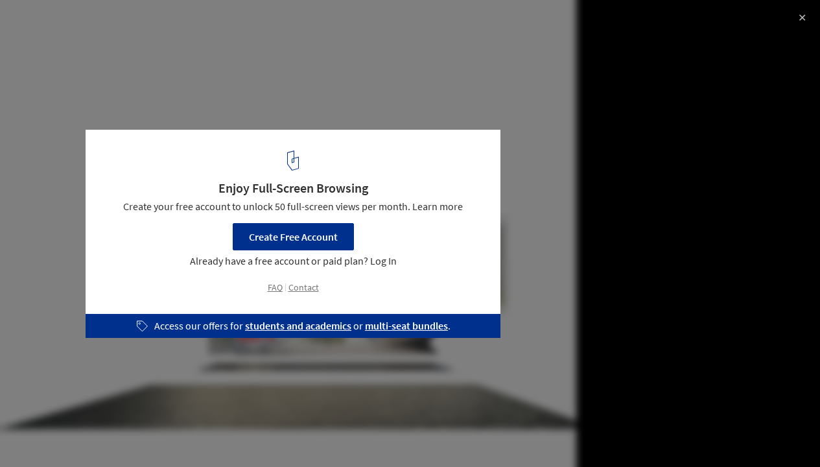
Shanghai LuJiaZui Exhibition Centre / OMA (152, 23)
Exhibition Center (56, 433)
